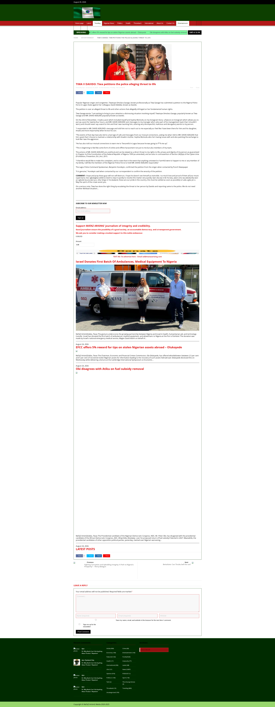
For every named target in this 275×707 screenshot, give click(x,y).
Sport (77, 28)
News (124, 669)
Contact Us (170, 23)
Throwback (137, 23)
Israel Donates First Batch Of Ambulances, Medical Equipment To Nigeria (126, 261)
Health (128, 23)
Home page (79, 23)
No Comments (120, 87)
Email (197, 87)
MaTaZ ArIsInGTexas (82, 97)
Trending (97, 23)
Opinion (109, 674)
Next (186, 562)
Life (107, 669)
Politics (119, 23)
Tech (107, 682)
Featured (109, 657)
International (149, 23)
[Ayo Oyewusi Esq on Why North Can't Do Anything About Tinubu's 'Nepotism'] (77, 662)
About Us (160, 23)
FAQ (84, 28)
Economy (109, 653)
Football (125, 657)
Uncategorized (111, 692)
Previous (90, 562)
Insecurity (125, 661)
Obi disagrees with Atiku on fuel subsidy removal (142, 32)
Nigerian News (109, 23)
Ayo (83, 87)
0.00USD (79, 236)
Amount (78, 241)
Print (191, 87)
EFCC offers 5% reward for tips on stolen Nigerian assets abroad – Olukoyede (90, 32)
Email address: (81, 208)
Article (108, 648)
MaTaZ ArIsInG (82, 197)
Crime (124, 648)
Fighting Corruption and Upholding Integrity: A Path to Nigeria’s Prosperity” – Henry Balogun (109, 566)
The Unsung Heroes (128, 682)
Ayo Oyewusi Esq (88, 660)
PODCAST (125, 674)
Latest (89, 23)
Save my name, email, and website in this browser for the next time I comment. (143, 620)
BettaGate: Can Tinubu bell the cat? (177, 564)
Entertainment (183, 23)
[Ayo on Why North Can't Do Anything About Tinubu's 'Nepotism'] (77, 650)
